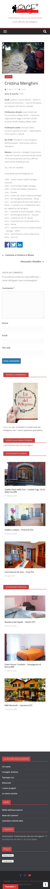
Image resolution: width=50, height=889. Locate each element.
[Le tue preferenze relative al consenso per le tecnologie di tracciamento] (45, 884)
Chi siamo (6, 766)
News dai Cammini (10, 815)
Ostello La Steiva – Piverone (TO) (19, 529)
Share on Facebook (7, 245)
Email (4, 335)
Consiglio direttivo (10, 772)
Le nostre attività (9, 793)
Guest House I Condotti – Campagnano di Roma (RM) (23, 665)
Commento (8, 288)
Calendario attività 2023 (12, 821)
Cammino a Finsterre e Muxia (19, 255)
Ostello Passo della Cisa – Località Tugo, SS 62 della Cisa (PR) (25, 490)
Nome (5, 323)
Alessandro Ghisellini (31, 261)
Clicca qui (7, 427)
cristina (23, 89)
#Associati (6, 783)
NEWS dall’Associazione (12, 810)
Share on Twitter (14, 245)
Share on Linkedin (20, 245)
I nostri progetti (9, 788)
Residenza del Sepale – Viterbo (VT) (20, 622)
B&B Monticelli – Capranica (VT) (18, 705)
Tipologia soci (8, 777)
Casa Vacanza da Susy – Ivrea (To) (19, 572)
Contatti (8, 77)
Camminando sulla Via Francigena (25, 18)
